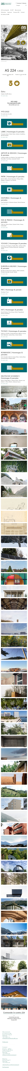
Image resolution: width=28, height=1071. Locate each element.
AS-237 (12, 10)
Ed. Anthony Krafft (5, 14)
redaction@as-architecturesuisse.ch (10, 1064)
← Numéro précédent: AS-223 (8, 75)
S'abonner (24, 3)
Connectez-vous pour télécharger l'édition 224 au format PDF (14, 1018)
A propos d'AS (16, 12)
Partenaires (3, 12)
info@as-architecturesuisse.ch (9, 1055)
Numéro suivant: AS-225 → (20, 75)
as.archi (13, 1044)
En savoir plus (4, 95)
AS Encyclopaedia (5, 10)
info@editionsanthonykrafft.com (10, 1038)
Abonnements (18, 10)
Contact (23, 12)
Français (18, 5)
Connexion (19, 3)
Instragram (5, 1067)
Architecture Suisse (6, 4)
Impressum (9, 12)
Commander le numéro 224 (14, 1013)
